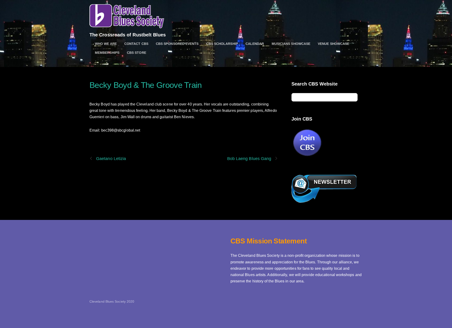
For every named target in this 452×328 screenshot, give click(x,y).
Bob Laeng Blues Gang (249, 158)
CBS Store (136, 53)
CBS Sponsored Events (177, 44)
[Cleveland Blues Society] (126, 25)
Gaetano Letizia (111, 158)
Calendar (255, 44)
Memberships (107, 53)
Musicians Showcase (291, 44)
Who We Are (106, 44)
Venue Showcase (333, 44)
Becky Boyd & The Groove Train (145, 85)
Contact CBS (136, 44)
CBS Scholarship (222, 44)
